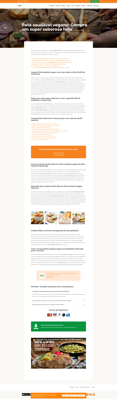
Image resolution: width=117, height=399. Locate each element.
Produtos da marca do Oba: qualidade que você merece (45, 123)
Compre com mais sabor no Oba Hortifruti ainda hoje (50, 58)
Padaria (84, 5)
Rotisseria (89, 5)
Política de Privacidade (85, 387)
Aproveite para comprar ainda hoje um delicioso (49, 64)
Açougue (58, 5)
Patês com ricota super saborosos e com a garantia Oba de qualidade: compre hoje (51, 60)
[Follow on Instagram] (19, 1)
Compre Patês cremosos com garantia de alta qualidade (45, 65)
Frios (73, 5)
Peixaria (63, 5)
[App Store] (26, 395)
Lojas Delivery (94, 1)
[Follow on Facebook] (21, 1)
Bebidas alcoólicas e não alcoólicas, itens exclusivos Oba (45, 132)
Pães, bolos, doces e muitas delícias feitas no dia (43, 136)
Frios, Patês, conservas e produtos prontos (42, 134)
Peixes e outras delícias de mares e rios (41, 127)
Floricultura (96, 5)
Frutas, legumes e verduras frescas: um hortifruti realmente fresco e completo (50, 130)
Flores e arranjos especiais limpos (40, 139)
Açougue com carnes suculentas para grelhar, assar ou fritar (46, 125)
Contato (93, 387)
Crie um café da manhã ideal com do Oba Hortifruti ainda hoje (52, 62)
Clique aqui (58, 154)
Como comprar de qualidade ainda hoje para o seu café (50, 67)
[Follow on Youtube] (27, 1)
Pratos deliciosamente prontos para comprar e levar (44, 137)
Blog (77, 387)
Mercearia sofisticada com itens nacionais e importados (45, 129)
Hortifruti (51, 5)
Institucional (72, 387)
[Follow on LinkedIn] (24, 1)
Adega (68, 5)
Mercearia (77, 5)
